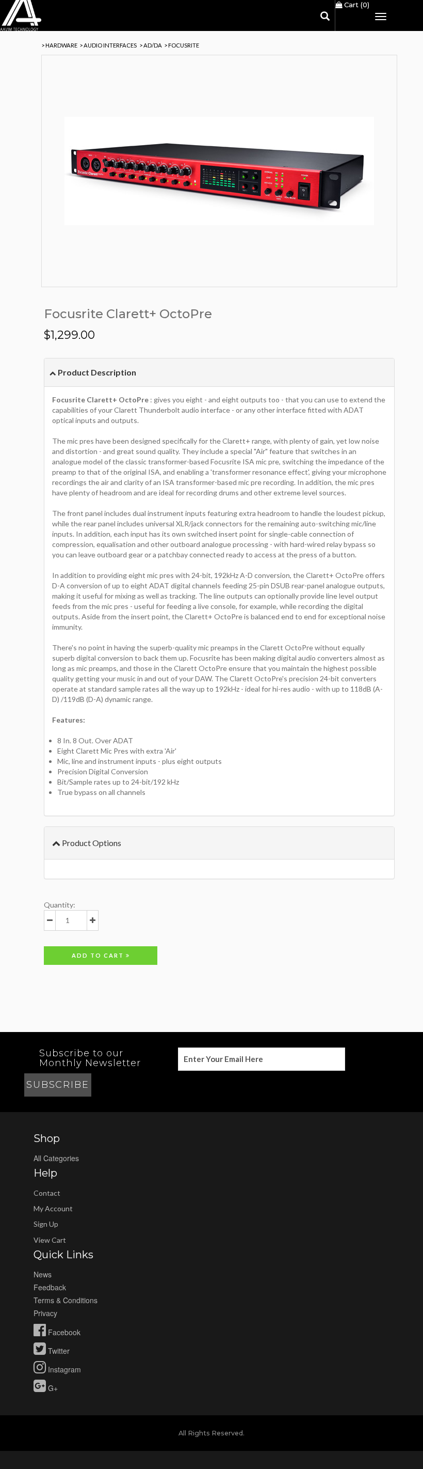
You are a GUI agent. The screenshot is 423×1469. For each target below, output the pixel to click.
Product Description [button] (96, 372)
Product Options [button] (90, 843)
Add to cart (99, 955)
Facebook (63, 1332)
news (43, 1274)
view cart (50, 1240)
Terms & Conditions (65, 1300)
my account (53, 1208)
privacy (45, 1313)
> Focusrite (181, 45)
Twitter (58, 1351)
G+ (52, 1388)
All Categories (56, 1158)
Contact (47, 1193)
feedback (50, 1287)
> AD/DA (150, 45)
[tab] (219, 372)
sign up (46, 1224)
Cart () (355, 5)
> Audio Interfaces (108, 45)
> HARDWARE (59, 45)
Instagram (63, 1369)
